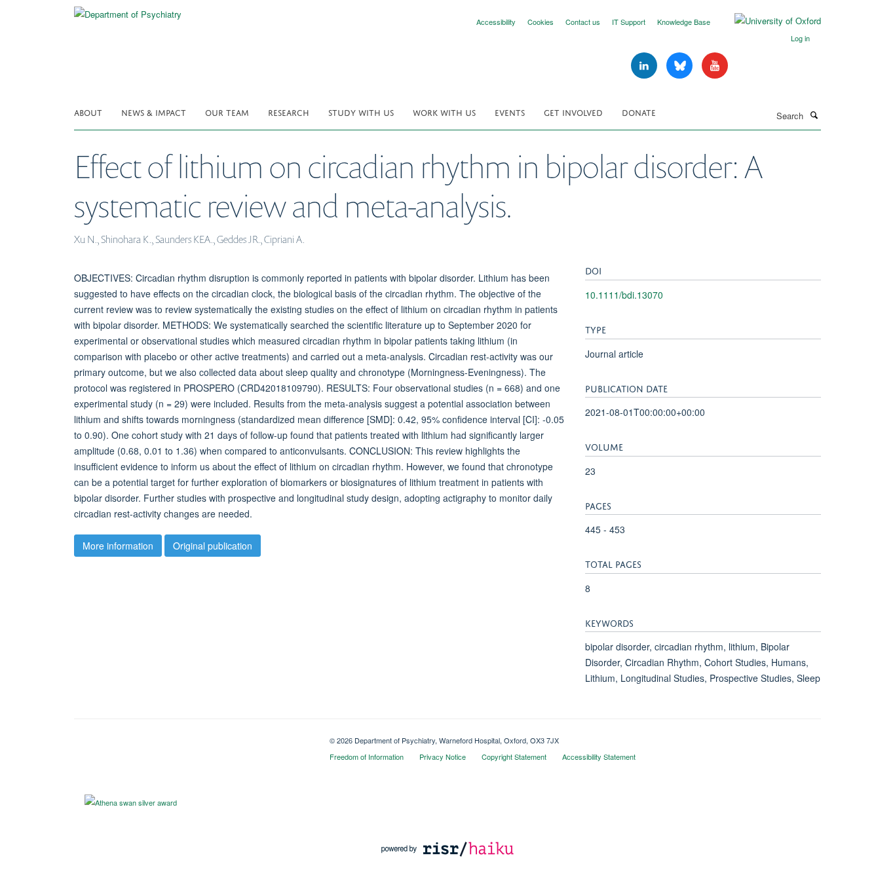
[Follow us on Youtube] (715, 66)
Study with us (361, 111)
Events (510, 111)
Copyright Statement (514, 756)
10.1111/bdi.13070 (624, 294)
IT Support (628, 21)
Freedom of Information (367, 756)
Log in (800, 38)
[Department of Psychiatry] (127, 9)
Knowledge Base (683, 21)
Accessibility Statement (599, 756)
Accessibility (496, 21)
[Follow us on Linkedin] (645, 66)
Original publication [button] (212, 545)
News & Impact (153, 111)
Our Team (227, 111)
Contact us (582, 21)
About (88, 111)
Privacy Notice (442, 756)
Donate (639, 111)
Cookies (540, 21)
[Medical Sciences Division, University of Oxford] (192, 735)
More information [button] (118, 545)
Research (288, 111)
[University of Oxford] (768, 21)
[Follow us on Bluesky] (680, 66)
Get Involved (573, 111)
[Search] (814, 114)
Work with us (444, 111)
